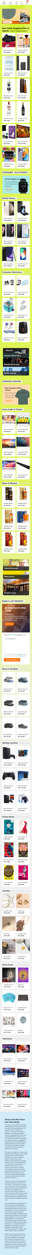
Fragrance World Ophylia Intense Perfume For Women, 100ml (23, 50)
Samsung (7, 1218)
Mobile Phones (8, 198)
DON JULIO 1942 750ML (23, 95)
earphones (21, 1230)
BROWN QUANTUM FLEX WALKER (23, 734)
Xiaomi (6, 1220)
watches (7, 1174)
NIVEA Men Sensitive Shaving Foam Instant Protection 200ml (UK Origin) (9, 95)
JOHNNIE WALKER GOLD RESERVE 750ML (23, 503)
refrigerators (19, 1196)
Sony (22, 1218)
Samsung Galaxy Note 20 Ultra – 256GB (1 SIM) (9, 264)
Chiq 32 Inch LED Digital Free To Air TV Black (9, 1104)
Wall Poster (21, 985)
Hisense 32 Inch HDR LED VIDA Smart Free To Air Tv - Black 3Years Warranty (23, 1104)
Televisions (7, 1039)
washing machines (20, 1198)
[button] (3, 16)
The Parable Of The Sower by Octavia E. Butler (23, 837)
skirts (6, 1169)
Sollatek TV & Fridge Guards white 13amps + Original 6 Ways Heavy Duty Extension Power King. (9, 338)
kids (24, 1162)
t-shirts (20, 1165)
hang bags (18, 1174)
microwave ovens (11, 1196)
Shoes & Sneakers (10, 669)
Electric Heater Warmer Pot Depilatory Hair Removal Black (23, 338)
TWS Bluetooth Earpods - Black (9, 164)
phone (14, 1205)
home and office (18, 1191)
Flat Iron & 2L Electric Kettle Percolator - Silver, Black (9, 292)
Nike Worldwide (7, 734)
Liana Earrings (7, 956)
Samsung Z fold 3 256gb (9, 241)
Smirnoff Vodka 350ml (9, 118)
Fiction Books (8, 817)
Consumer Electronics (12, 272)
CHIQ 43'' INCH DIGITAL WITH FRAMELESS (9, 429)
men (15, 1162)
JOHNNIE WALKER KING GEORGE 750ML (23, 526)
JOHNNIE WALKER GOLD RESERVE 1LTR (9, 526)
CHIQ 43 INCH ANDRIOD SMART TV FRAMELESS (23, 429)
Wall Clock (20, 1030)
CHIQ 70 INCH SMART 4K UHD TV (9, 475)
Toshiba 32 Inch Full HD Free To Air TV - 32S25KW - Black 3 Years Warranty (9, 1081)
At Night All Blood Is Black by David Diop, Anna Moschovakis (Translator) (9, 837)
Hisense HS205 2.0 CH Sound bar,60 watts (23, 475)
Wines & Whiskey (9, 483)
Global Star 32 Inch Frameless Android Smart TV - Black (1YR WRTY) (23, 1081)
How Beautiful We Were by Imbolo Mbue (23, 859)
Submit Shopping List (12, 660)
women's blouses (14, 1167)
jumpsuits (11, 1169)
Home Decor (7, 965)
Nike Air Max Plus (8, 50)
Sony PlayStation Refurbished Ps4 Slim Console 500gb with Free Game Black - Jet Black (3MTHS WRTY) (9, 763)
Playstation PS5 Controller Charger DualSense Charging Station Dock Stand (23, 808)
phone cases (13, 1230)
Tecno (15, 1218)
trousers (7, 1167)
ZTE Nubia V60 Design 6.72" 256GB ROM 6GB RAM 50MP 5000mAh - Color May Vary (23, 164)
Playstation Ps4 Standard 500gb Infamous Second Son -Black (23, 763)
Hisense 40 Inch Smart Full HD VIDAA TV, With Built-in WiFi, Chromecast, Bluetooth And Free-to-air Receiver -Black (9, 1058)
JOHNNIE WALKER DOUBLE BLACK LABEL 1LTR (9, 503)
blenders (12, 1198)
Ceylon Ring (7, 933)
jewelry (12, 1160)
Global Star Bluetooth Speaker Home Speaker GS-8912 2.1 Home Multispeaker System (23, 73)
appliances (17, 1189)
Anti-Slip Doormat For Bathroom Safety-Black (23, 1007)
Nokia (24, 1217)
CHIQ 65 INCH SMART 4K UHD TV (23, 452)
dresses (21, 1167)
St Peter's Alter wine (23, 118)
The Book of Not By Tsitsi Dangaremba (23, 882)
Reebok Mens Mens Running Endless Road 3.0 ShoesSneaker (23, 711)
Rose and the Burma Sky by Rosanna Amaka (9, 859)
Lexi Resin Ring (21, 956)
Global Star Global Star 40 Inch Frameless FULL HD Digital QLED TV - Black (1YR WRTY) (23, 1058)
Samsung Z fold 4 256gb (23, 218)
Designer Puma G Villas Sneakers (9, 689)
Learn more (9, 624)
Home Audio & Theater (12, 409)
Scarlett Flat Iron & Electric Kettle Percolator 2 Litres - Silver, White (23, 292)
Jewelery (6, 891)
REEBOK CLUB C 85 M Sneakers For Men (9, 711)
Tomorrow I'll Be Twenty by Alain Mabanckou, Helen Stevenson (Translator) (9, 882)
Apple (19, 1218)
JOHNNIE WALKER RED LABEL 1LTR (9, 549)
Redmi (10, 1220)
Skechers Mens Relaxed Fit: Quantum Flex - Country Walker (23, 689)
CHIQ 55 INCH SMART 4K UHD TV (9, 452)
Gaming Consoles (10, 743)
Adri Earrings (21, 911)
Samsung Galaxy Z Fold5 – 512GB (9, 218)
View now (9, 189)
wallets (24, 1174)
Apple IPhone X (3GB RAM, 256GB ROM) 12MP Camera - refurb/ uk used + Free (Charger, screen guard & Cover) (23, 264)
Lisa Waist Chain (22, 933)
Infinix (11, 1218)
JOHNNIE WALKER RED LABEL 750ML (23, 549)
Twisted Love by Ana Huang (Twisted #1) (9, 73)
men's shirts (14, 1165)
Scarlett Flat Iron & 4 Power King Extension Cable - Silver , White (23, 315)
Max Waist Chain (8, 911)
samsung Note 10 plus (23, 241)
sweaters (7, 1160)
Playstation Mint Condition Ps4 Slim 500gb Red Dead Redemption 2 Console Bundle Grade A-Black (9, 808)
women (19, 1162)
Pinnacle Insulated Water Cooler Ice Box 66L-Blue (9, 315)
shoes (20, 1159)
